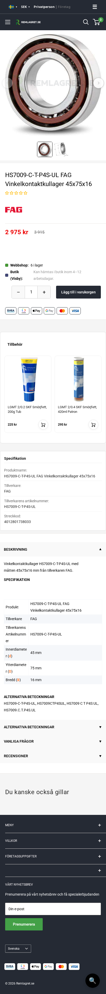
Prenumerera (24, 924)
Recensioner (16, 756)
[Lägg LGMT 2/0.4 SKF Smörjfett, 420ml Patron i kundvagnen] (93, 424)
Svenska (14, 948)
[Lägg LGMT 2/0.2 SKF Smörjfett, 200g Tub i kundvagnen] (43, 424)
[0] (96, 22)
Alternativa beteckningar (29, 727)
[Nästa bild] (98, 83)
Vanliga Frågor (19, 741)
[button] (16, 193)
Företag (64, 7)
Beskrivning (15, 549)
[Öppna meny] (7, 22)
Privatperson (44, 7)
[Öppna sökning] (86, 22)
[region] (53, 397)
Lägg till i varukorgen (78, 292)
